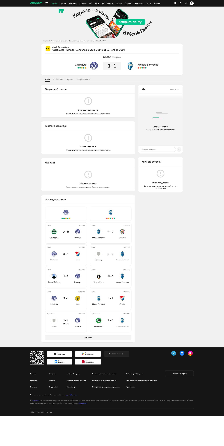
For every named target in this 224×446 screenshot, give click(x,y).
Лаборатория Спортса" (134, 374)
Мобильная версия (180, 374)
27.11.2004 (107, 57)
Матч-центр (58, 41)
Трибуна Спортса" (73, 374)
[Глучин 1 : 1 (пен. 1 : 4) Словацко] (78, 68)
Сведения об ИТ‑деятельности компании (141, 380)
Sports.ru (36, 400)
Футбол (51, 41)
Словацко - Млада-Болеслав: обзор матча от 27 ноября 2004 (87, 41)
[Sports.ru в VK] (182, 354)
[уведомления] (180, 3)
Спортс (45, 41)
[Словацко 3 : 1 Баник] (83, 68)
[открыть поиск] (175, 3)
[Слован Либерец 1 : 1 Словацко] (82, 68)
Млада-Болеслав (148, 64)
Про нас (33, 374)
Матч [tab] (47, 79)
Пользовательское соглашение (104, 374)
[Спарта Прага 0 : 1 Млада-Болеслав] (142, 68)
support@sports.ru (71, 395)
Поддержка (53, 387)
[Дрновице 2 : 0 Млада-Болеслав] (144, 68)
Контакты (33, 387)
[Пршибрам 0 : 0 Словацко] (85, 68)
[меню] (47, 3)
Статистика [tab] (58, 79)
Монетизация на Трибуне (76, 380)
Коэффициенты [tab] (83, 79)
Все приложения (115, 354)
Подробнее (83, 403)
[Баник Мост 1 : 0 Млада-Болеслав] (138, 68)
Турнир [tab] (70, 79)
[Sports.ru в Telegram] (174, 354)
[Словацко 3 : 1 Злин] (80, 68)
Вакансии (52, 374)
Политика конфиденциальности (104, 380)
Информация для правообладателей (106, 387)
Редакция (33, 380)
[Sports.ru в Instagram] (191, 354)
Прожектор (71, 387)
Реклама (52, 380)
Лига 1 (65, 41)
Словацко (80, 64)
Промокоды (130, 387)
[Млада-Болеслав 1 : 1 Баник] (140, 68)
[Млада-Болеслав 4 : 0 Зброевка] (146, 68)
